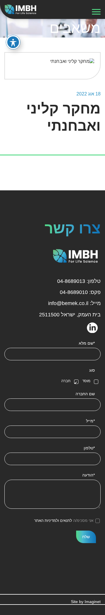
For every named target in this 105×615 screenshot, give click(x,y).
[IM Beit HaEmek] (21, 9)
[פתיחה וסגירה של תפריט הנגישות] (13, 42)
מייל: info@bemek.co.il (74, 303)
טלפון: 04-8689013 (79, 281)
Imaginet (93, 601)
